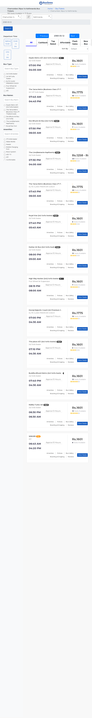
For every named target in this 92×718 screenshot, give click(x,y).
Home (50, 9)
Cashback (43, 43)
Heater (8, 144)
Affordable (65, 43)
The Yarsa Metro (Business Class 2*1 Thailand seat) (12, 112)
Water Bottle (10, 141)
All (31, 42)
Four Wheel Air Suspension (11, 87)
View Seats (82, 77)
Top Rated (53, 42)
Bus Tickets (59, 9)
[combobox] (11, 17)
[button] (11, 64)
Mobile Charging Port (12, 148)
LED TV (8, 154)
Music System (11, 152)
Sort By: (65, 49)
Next (74, 35)
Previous (42, 35)
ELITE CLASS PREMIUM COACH (12, 82)
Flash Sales (75, 42)
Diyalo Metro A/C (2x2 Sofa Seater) (12, 106)
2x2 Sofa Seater (11, 74)
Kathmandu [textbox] (38, 17)
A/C (7, 91)
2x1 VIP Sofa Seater (10, 77)
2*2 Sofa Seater (11, 139)
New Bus (86, 42)
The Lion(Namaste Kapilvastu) (12, 122)
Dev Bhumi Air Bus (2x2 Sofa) (12, 118)
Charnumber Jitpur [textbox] (10, 17)
